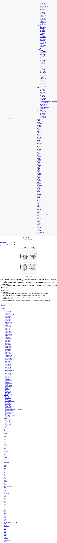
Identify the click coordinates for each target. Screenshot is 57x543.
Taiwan (39, 176)
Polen (39, 146)
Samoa (39, 233)
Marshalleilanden (40, 230)
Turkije (5, 485)
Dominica (39, 209)
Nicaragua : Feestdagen (43, 98)
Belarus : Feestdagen (42, 55)
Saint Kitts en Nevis (40, 218)
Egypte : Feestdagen (42, 9)
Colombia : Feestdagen (43, 114)
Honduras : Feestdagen (43, 94)
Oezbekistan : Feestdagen (43, 47)
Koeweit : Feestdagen (43, 38)
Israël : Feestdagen (42, 32)
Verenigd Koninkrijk (41, 154)
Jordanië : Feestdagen (8, 342)
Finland (39, 127)
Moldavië (39, 140)
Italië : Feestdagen (42, 69)
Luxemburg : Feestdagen (43, 72)
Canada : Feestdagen (42, 90)
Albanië (39, 119)
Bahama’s (5, 512)
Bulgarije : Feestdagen (43, 54)
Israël (39, 166)
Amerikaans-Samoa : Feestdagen (44, 104)
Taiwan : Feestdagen (8, 354)
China (39, 161)
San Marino (39, 149)
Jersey (39, 135)
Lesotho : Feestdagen (42, 13)
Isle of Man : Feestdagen (8, 375)
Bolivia (39, 221)
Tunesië (39, 200)
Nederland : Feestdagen (43, 77)
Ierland (39, 132)
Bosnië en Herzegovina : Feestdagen (10, 360)
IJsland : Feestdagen (42, 68)
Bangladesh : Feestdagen (43, 27)
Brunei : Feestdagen (8, 336)
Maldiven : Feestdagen (8, 348)
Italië (38, 134)
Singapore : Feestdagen (8, 351)
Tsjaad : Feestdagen (42, 20)
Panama (5, 524)
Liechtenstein (40, 137)
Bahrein (39, 158)
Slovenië (5, 458)
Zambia (39, 201)
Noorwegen (39, 144)
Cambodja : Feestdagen (43, 37)
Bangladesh (39, 159)
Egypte (5, 494)
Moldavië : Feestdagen (43, 74)
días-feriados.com (2, 305)
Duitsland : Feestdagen (43, 58)
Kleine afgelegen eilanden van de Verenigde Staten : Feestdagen (48, 101)
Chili (4, 530)
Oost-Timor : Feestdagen (43, 45)
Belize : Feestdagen (42, 89)
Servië (39, 150)
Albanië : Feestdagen (42, 50)
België (39, 122)
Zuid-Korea (39, 180)
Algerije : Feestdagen (42, 8)
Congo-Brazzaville (40, 185)
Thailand (39, 177)
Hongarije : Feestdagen (43, 66)
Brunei (4, 467)
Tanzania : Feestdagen (43, 22)
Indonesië (39, 165)
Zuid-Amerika (40, 110)
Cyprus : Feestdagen (42, 30)
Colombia (39, 223)
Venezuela (39, 227)
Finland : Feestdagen (42, 61)
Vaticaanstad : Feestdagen (43, 86)
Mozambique (5, 503)
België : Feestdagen (42, 53)
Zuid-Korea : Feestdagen (8, 345)
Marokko (39, 194)
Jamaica (5, 521)
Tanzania (5, 506)
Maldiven (5, 479)
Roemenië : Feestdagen (43, 80)
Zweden (39, 155)
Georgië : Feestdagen (42, 31)
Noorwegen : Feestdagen (43, 78)
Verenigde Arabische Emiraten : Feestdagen (11, 333)
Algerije (39, 181)
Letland (39, 136)
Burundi (39, 184)
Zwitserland (39, 156)
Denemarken (40, 125)
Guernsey (39, 130)
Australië (39, 229)
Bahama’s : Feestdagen (8, 396)
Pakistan (5, 482)
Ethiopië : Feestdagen (42, 10)
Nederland (39, 142)
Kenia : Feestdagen (42, 12)
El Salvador (5, 518)
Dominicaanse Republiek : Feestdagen (45, 93)
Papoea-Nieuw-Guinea (41, 232)
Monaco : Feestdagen (8, 381)
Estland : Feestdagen (42, 59)
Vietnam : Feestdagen (42, 48)
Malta (39, 139)
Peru (4, 533)
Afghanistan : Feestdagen (43, 26)
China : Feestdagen (42, 29)
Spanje (39, 152)
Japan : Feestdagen (42, 35)
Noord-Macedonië (40, 143)
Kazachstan (5, 476)
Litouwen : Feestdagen (43, 71)
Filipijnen (5, 470)
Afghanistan (39, 157)
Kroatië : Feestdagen (42, 65)
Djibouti (39, 186)
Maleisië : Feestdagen (42, 41)
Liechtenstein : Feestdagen (8, 378)
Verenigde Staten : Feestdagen (44, 102)
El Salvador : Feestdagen (43, 100)
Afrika (39, 2)
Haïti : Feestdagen (42, 95)
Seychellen (39, 198)
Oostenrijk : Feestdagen (43, 51)
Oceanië (39, 103)
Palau (39, 231)
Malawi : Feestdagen (42, 16)
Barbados (39, 205)
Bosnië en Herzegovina (41, 123)
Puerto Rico (39, 217)
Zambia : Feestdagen (42, 23)
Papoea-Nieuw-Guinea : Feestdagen (44, 107)
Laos (38, 171)
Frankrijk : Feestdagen (8, 369)
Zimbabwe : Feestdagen (43, 24)
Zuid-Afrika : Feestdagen (8, 330)
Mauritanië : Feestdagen (43, 15)
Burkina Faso (5, 491)
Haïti (38, 212)
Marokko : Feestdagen (8, 321)
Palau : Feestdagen (42, 108)
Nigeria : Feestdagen (42, 18)
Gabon (39, 189)
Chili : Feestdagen (42, 113)
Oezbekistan (39, 173)
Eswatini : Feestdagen (8, 327)
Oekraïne (5, 452)
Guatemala (39, 211)
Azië (38, 25)
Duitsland (39, 126)
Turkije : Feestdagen (42, 46)
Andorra (39, 120)
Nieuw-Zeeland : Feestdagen (43, 106)
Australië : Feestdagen (43, 105)
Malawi (39, 193)
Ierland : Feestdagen (42, 67)
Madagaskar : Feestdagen (43, 14)
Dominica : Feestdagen (43, 92)
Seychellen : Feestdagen (43, 19)
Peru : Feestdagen (42, 115)
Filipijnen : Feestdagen (43, 42)
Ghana (4, 497)
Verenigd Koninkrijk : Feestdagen (44, 62)
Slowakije (39, 151)
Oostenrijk (39, 145)
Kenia (39, 191)
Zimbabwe (5, 509)
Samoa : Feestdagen (42, 109)
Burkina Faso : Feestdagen (43, 4)
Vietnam (39, 179)
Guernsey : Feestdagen (43, 64)
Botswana (39, 183)
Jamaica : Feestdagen (42, 96)
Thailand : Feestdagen (43, 44)
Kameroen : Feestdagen (43, 7)
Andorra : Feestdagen (8, 357)
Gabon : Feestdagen (8, 318)
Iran (4, 473)
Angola (39, 182)
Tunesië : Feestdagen (42, 21)
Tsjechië (39, 153)
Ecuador (39, 224)
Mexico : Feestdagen (42, 97)
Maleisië (39, 172)
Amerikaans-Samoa (40, 228)
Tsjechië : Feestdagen (42, 57)
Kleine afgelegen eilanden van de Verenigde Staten (45, 214)
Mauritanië (39, 195)
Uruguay (39, 226)
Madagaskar (5, 500)
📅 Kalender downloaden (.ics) (4, 245)
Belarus (39, 121)
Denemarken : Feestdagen (8, 366)
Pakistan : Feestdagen (42, 43)
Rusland (39, 148)
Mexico (39, 215)
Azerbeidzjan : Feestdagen (43, 52)
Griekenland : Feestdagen (8, 372)
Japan (39, 167)
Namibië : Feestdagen (43, 17)
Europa (39, 49)
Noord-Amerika (40, 87)
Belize (39, 206)
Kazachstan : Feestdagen (43, 39)
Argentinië (39, 220)
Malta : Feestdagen (7, 384)
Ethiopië (39, 188)
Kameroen (39, 190)
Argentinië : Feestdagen (43, 111)
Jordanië (39, 168)
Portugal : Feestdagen (8, 387)
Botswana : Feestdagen (43, 5)
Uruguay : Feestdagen (43, 117)
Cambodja (39, 160)
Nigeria (39, 197)
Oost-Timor (39, 174)
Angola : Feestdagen (42, 3)
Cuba (39, 208)
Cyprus (39, 124)
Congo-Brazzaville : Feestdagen (44, 6)
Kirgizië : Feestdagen (42, 36)
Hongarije (39, 131)
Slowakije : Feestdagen (43, 84)
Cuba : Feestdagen (42, 91)
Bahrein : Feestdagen (42, 28)
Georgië (39, 129)
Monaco (39, 141)
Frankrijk (39, 128)
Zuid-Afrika (39, 202)
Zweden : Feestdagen (8, 390)
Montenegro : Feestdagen (43, 75)
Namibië (39, 196)
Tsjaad (39, 199)
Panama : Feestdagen (42, 99)
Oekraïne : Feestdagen (8, 393)
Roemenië (5, 455)
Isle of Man (39, 133)
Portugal (39, 147)
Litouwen (39, 138)
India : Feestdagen (42, 33)
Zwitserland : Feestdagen (8, 363)
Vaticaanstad (5, 461)
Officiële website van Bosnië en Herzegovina (8, 303)
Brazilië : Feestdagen (42, 112)
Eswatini (39, 187)
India (38, 164)
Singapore (39, 175)
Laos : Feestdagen (42, 40)
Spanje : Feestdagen (42, 60)
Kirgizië (39, 169)
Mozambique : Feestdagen (8, 324)
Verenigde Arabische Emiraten (42, 178)
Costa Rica (5, 515)
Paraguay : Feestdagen (43, 116)
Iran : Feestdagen (42, 34)
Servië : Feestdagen (42, 81)
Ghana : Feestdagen (42, 11)
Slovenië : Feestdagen (43, 83)
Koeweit (39, 170)
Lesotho (39, 192)
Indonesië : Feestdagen (8, 339)
